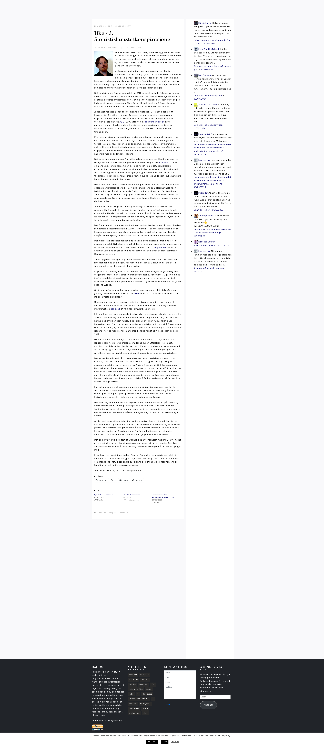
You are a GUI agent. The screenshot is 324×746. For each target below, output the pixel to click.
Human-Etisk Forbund (139, 698)
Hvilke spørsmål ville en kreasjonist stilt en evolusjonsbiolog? (212, 231)
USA (153, 684)
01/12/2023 (217, 210)
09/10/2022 (200, 271)
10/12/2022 (199, 236)
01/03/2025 (207, 69)
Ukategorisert (123, 26)
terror (145, 708)
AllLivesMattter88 (207, 105)
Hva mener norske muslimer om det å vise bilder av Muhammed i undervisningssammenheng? (212, 148)
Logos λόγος (205, 134)
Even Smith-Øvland (208, 49)
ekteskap (144, 674)
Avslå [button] (165, 742)
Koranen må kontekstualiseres (210, 268)
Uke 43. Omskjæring (131, 495)
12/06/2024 (200, 128)
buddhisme (134, 708)
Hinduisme (147, 694)
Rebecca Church (206, 242)
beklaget (115, 309)
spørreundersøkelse (154, 122)
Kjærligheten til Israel (103, 495)
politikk (132, 684)
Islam (145, 713)
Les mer (175, 741)
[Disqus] (138, 553)
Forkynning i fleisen (204, 245)
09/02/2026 (209, 43)
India (131, 694)
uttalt (137, 293)
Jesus (148, 689)
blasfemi (133, 674)
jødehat (102, 512)
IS (153, 698)
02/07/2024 (200, 99)
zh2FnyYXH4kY (206, 216)
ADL (121, 122)
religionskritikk (136, 689)
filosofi (144, 679)
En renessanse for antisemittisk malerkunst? (163, 496)
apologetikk (145, 703)
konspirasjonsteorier (118, 512)
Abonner (208, 705)
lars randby (204, 160)
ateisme (132, 703)
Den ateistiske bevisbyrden (208, 96)
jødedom (143, 684)
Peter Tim (203, 193)
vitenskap (133, 679)
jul (138, 694)
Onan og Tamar (202, 210)
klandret (163, 163)
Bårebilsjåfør (205, 23)
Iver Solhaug (205, 75)
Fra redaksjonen (104, 26)
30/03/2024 (200, 187)
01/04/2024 (200, 154)
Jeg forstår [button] (151, 742)
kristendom (134, 713)
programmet (159, 247)
